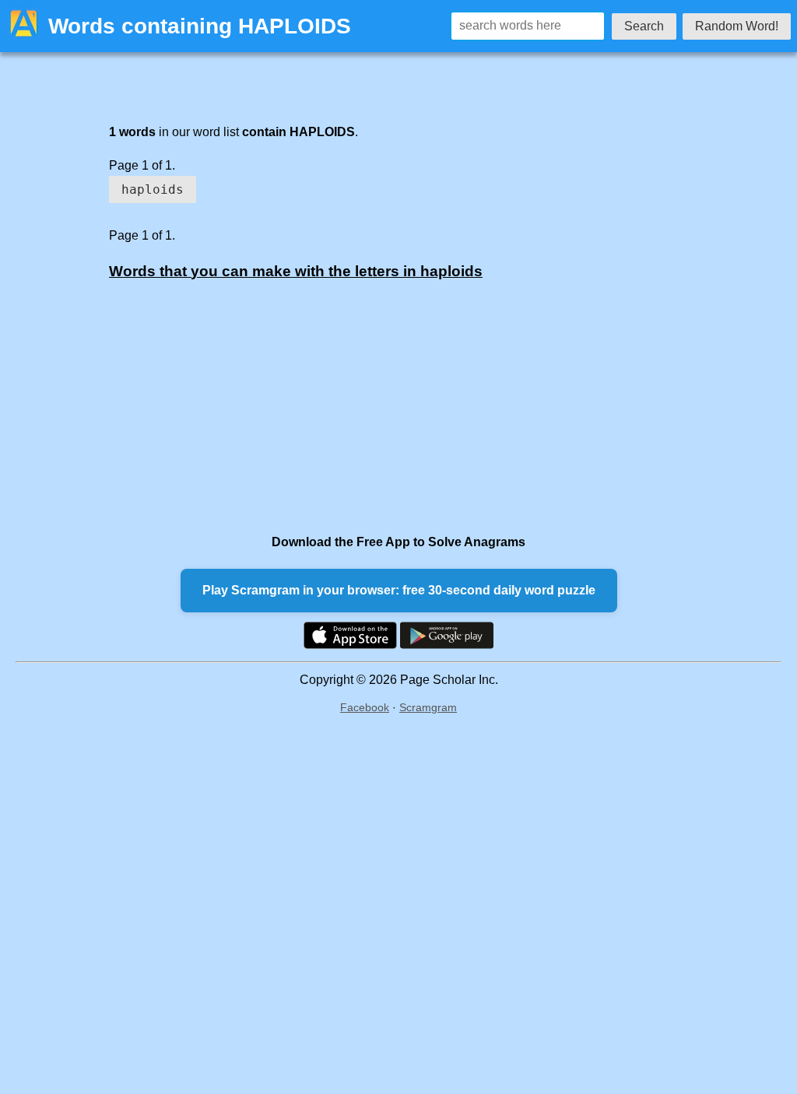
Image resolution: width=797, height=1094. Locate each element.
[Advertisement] (367, 406)
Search (644, 26)
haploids (152, 189)
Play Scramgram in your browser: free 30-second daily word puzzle (398, 590)
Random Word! (736, 26)
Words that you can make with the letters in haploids (296, 271)
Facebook (364, 707)
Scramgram (428, 707)
